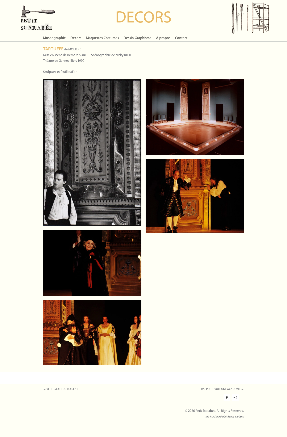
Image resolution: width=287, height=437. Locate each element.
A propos (163, 38)
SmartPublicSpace (224, 416)
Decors (75, 38)
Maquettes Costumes (102, 38)
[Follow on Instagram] (235, 397)
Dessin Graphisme (137, 38)
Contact (181, 38)
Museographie (54, 38)
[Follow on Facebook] (227, 397)
